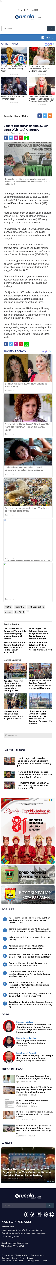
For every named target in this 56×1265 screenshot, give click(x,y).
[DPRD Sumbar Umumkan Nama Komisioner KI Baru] (9, 1103)
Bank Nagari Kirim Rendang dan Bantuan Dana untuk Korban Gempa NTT (30, 994)
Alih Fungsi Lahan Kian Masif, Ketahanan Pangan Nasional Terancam (31, 1043)
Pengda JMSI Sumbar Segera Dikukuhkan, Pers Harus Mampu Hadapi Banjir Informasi (15, 647)
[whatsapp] (26, 138)
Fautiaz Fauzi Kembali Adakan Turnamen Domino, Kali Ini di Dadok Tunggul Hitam (30, 955)
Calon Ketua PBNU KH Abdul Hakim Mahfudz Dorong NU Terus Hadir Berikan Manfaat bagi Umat (30, 974)
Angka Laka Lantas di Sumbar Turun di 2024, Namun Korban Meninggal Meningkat (40, 684)
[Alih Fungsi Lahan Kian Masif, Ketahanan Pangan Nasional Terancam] (9, 1042)
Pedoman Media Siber (12, 1260)
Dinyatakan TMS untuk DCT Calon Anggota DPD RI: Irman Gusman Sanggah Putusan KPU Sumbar (40, 717)
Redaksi (5, 1258)
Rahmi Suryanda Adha (26, 1038)
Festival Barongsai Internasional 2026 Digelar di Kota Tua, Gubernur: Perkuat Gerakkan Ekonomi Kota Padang (27, 1172)
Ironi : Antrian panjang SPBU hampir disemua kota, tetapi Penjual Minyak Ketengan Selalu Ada (34, 1058)
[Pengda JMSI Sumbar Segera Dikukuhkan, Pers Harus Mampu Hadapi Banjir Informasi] (9, 774)
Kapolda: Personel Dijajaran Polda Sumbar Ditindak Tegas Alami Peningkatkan (13, 686)
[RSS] (50, 115)
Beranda (8, 116)
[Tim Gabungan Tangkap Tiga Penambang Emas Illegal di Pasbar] (15, 701)
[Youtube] (45, 1215)
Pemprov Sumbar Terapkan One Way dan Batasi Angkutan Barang (33, 1077)
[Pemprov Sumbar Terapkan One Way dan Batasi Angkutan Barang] (9, 1078)
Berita (17, 116)
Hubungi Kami (32, 1260)
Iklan (14, 1258)
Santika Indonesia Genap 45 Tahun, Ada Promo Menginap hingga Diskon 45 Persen (15, 633)
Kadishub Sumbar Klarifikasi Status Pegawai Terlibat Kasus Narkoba (27, 947)
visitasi (8, 612)
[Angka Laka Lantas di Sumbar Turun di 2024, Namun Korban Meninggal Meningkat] (40, 671)
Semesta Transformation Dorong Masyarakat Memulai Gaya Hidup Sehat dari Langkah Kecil (29, 984)
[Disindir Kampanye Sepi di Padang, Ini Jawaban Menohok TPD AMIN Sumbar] (9, 1114)
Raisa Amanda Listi (24, 1022)
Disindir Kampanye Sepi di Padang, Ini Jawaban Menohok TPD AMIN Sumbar (34, 1114)
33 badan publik (36, 607)
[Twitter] (45, 115)
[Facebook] (39, 115)
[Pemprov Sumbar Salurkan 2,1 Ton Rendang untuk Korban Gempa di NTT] (9, 785)
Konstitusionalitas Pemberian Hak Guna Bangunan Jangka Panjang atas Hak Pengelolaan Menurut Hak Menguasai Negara (34, 1028)
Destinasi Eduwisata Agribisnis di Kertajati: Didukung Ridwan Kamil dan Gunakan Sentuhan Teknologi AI (33, 1129)
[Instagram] (16, 138)
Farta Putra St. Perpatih (26, 1053)
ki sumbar (19, 607)
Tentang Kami (37, 1255)
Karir (45, 1260)
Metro (25, 116)
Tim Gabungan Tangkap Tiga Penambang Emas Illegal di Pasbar (13, 715)
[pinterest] (21, 138)
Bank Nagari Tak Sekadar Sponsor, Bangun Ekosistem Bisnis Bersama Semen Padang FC (39, 633)
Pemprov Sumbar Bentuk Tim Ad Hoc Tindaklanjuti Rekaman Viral (28, 964)
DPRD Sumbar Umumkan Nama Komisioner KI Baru (32, 1101)
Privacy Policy (26, 1258)
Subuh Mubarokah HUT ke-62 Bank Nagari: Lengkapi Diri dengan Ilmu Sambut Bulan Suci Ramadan (34, 1089)
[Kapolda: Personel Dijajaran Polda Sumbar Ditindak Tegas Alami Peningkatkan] (15, 671)
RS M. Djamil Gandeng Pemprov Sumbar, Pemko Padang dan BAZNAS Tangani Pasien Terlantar (29, 920)
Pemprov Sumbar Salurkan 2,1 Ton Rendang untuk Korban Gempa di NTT (40, 646)
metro (8, 607)
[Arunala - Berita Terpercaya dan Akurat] (28, 17)
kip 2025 (19, 612)
